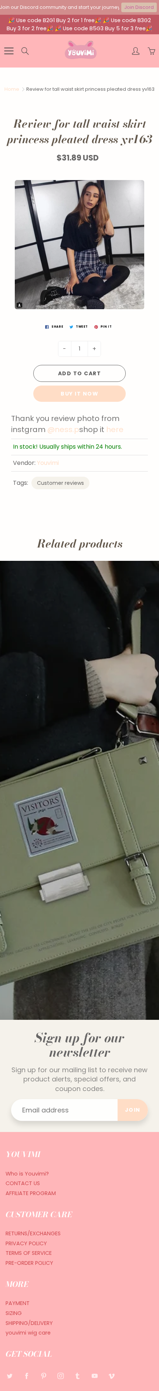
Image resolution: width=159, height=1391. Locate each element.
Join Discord (139, 7)
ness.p (67, 429)
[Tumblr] (77, 1375)
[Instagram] (60, 1375)
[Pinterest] (43, 1375)
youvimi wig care (28, 1332)
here (115, 429)
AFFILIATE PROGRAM (31, 1193)
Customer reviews (60, 483)
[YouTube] (94, 1375)
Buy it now (79, 393)
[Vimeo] (111, 1375)
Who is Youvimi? (27, 1173)
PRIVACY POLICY (26, 1243)
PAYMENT (18, 1303)
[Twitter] (9, 1375)
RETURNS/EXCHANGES (33, 1233)
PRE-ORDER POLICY (29, 1263)
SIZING (14, 1313)
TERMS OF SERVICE (29, 1253)
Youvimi (48, 463)
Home (11, 89)
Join (133, 1110)
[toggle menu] (8, 50)
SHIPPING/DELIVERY (29, 1323)
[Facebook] (26, 1375)
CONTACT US (23, 1183)
